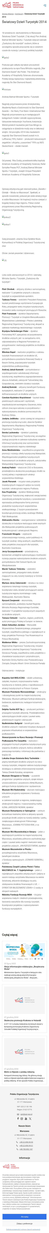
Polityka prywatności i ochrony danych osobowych (23, 1229)
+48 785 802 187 (26, 1149)
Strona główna (8, 14)
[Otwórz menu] (45, 5)
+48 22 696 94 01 (26, 1146)
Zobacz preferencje (24, 1224)
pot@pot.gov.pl (26, 1114)
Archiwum (19, 14)
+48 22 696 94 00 (26, 1142)
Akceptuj (24, 1217)
